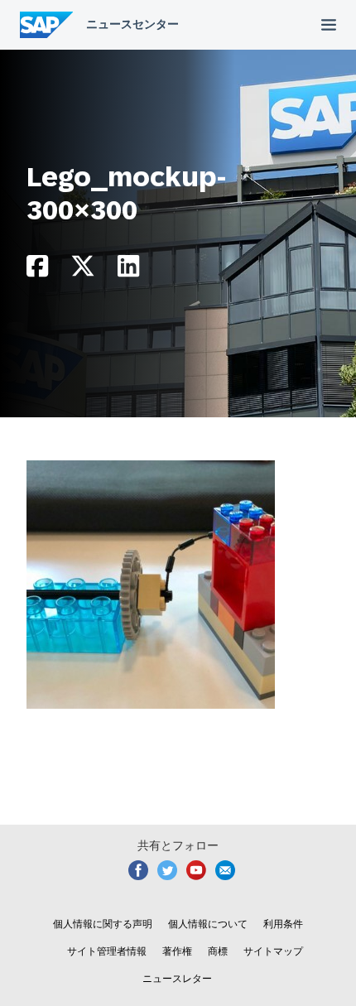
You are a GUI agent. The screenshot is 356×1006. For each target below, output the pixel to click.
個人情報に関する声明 (102, 924)
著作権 (177, 951)
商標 (218, 951)
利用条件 (283, 924)
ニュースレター (177, 978)
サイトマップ (273, 951)
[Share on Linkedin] (128, 270)
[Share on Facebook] (37, 270)
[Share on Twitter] (82, 270)
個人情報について (208, 924)
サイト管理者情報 (107, 951)
